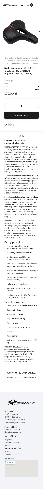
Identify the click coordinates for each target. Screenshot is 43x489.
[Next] (39, 31)
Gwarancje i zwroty (12, 443)
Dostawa (8, 446)
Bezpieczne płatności (13, 448)
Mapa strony (9, 458)
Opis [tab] (21, 136)
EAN (6, 86)
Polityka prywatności (12, 454)
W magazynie (9, 81)
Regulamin (8, 440)
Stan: (6, 89)
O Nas (7, 451)
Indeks (6, 84)
